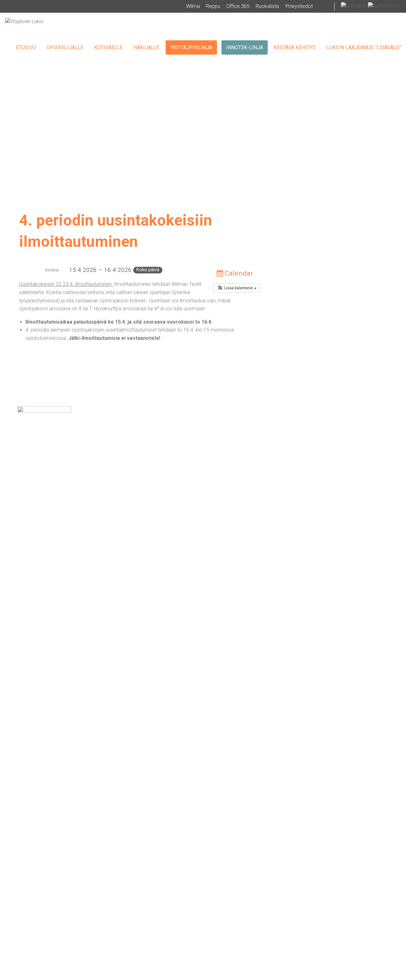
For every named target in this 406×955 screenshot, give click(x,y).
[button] (237, 288)
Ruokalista (267, 6)
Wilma (193, 6)
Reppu (213, 6)
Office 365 (238, 6)
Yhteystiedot (299, 6)
